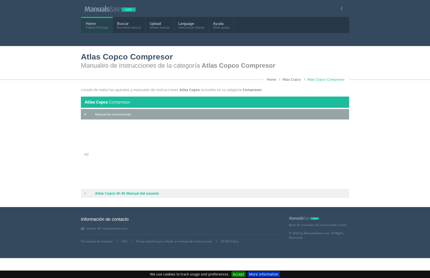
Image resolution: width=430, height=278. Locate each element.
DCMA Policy (230, 241)
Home (91, 23)
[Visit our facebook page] (340, 8)
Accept (238, 274)
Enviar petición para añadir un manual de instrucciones (174, 241)
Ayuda (218, 23)
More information (263, 274)
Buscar (123, 23)
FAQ (124, 241)
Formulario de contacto (97, 241)
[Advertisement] (220, 154)
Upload (155, 23)
